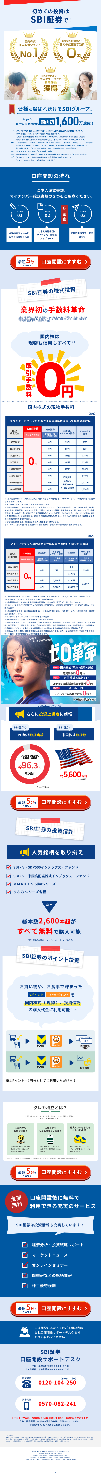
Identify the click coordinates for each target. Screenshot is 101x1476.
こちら (86, 401)
